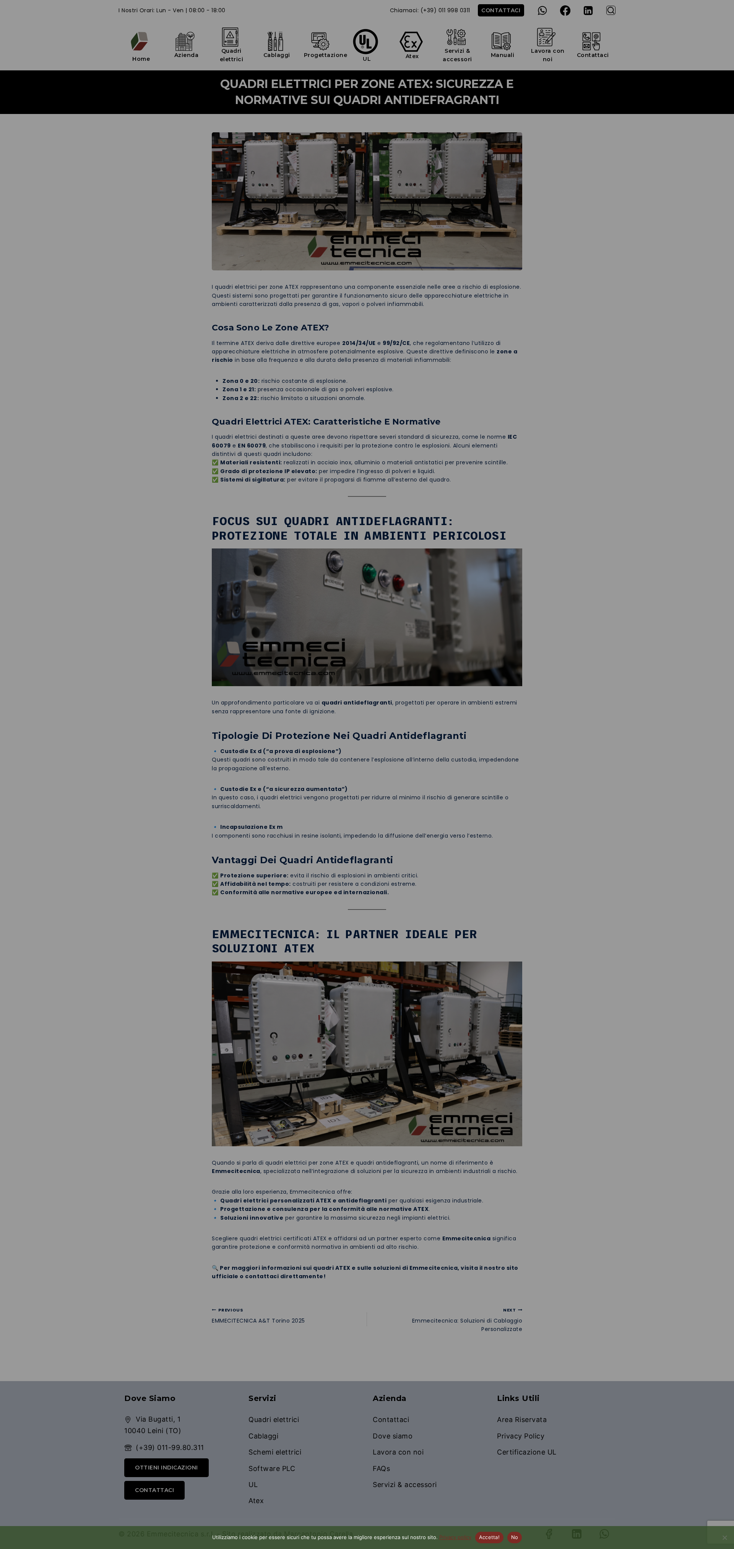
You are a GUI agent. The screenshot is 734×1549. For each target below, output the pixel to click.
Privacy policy (455, 1537)
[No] (724, 1537)
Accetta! (489, 1537)
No (514, 1537)
